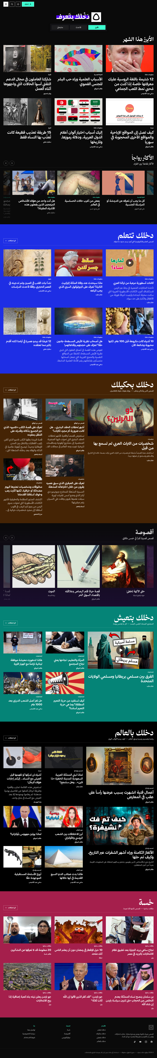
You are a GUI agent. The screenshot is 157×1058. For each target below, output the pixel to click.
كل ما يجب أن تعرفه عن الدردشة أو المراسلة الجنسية (126, 202)
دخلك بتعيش (101, 1037)
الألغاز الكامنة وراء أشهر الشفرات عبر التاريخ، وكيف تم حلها (121, 854)
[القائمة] (5, 4)
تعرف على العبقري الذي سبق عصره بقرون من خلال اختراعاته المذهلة (65, 485)
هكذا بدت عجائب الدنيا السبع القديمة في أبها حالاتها (67, 876)
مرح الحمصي (38, 514)
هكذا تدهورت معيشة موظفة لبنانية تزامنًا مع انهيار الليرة (26, 662)
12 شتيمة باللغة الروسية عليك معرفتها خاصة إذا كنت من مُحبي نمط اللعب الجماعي (131, 84)
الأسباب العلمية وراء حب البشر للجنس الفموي (80, 81)
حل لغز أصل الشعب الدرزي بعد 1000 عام (25, 702)
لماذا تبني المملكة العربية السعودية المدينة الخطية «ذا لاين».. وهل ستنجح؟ (67, 778)
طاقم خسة (47, 954)
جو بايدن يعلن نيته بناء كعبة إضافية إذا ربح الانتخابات (30, 998)
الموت (51, 591)
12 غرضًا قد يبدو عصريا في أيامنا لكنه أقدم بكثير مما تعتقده (28, 343)
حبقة (100, 958)
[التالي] (5, 163)
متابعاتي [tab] (60, 27)
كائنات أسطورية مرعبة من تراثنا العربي (133, 283)
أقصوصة (67, 1034)
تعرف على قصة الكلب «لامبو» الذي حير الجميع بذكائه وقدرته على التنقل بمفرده (23, 430)
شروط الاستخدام (29, 1037)
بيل (152, 958)
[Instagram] (146, 1042)
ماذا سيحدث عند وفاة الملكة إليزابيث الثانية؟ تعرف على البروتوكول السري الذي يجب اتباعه (80, 286)
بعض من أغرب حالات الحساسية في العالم (82, 202)
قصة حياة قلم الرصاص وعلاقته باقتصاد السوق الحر (82, 593)
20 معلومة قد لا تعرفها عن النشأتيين (31, 950)
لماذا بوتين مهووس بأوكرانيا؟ (25, 834)
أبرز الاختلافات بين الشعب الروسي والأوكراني (69, 836)
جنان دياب (150, 302)
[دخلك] (151, 1027)
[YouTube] (140, 1042)
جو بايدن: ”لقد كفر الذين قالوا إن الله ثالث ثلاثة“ (82, 998)
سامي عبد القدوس (147, 93)
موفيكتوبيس (66, 1037)
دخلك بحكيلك (101, 1034)
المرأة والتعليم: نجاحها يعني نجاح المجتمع (69, 662)
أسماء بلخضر (80, 506)
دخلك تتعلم (102, 1030)
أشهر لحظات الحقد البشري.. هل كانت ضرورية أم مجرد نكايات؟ (67, 429)
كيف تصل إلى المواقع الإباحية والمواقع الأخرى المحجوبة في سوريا (132, 137)
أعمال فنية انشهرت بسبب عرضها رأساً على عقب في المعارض (121, 794)
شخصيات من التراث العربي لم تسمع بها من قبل (124, 445)
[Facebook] (152, 1042)
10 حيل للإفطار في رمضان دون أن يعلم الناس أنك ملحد (78, 951)
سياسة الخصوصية (28, 1034)
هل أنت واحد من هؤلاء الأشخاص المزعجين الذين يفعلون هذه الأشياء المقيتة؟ (37, 204)
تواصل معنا (31, 1030)
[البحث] (12, 4)
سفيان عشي (47, 142)
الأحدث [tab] (78, 27)
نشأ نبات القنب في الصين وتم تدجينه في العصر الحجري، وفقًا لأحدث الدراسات (30, 284)
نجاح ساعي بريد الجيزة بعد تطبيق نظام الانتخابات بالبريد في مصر (133, 951)
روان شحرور (47, 93)
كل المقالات (12, 241)
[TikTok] (135, 1042)
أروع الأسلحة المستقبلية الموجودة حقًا (27, 876)
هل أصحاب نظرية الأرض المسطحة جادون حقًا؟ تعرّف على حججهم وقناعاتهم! (79, 343)
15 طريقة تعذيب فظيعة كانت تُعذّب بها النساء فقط (29, 134)
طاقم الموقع (98, 89)
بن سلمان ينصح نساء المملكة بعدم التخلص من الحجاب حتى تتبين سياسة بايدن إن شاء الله (130, 1000)
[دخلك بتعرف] (78, 17)
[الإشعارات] (18, 4)
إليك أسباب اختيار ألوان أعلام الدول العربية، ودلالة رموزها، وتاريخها (81, 137)
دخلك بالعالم (101, 1041)
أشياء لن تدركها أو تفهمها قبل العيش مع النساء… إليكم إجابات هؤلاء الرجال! (24, 778)
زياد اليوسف (37, 802)
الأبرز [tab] (96, 27)
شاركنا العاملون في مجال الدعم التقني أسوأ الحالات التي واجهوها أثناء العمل (27, 84)
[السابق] (12, 163)
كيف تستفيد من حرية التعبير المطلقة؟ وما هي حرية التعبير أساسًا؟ (69, 704)
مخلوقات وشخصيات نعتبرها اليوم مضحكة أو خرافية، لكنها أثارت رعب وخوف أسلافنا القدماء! (23, 490)
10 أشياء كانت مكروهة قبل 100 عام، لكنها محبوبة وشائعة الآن (131, 343)
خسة (68, 1030)
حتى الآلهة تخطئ (136, 591)
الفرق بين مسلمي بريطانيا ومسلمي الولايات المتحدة (121, 678)
